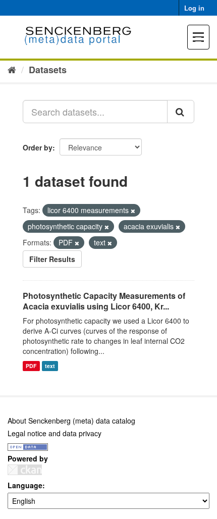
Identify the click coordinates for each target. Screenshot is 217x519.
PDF (31, 366)
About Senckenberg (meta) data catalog (71, 421)
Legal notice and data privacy (54, 433)
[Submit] (180, 111)
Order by (37, 147)
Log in (194, 8)
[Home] (12, 69)
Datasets (48, 69)
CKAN (25, 469)
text (50, 366)
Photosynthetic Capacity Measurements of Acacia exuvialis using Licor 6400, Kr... (104, 301)
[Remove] (133, 210)
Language (25, 485)
